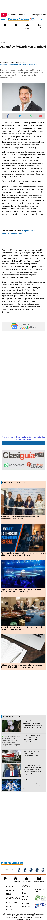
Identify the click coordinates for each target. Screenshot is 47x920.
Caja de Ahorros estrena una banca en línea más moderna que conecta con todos (21, 590)
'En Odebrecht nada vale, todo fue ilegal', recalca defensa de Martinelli (32, 753)
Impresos (26, 906)
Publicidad (11, 902)
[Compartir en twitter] (20, 116)
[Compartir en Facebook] (8, 116)
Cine (24, 900)
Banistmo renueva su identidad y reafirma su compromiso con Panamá (20, 518)
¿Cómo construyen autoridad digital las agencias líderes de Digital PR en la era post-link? (21, 666)
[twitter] (31, 870)
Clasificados (11, 898)
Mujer (25, 896)
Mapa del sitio (11, 892)
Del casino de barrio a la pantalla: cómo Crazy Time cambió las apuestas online (23, 628)
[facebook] (25, 870)
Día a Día (24, 891)
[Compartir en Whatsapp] (31, 116)
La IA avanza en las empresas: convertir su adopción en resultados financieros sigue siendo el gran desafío (33, 784)
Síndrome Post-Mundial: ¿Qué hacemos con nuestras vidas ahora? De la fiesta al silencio (23, 554)
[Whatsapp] (19, 870)
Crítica (26, 886)
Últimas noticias (11, 716)
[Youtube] (37, 870)
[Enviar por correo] (40, 116)
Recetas (26, 903)
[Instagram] (43, 870)
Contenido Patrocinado (14, 482)
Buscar (9, 886)
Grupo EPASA (9, 908)
